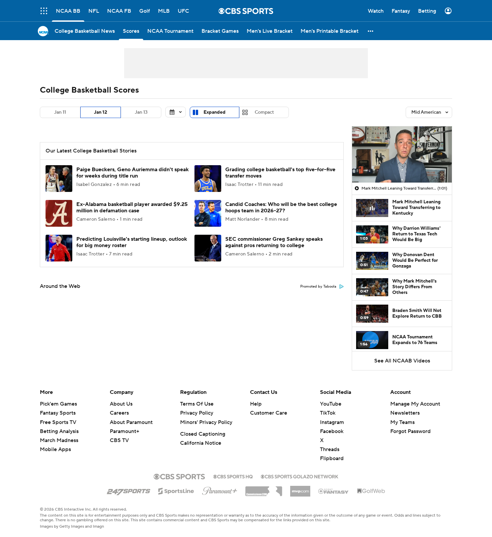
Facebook (331, 431)
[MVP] (300, 488)
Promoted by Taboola (318, 286)
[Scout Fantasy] (333, 491)
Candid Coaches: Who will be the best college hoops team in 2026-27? (281, 207)
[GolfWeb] (371, 491)
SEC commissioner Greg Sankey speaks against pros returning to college (274, 242)
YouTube (330, 404)
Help (256, 404)
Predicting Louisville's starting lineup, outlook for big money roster (131, 242)
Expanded (214, 112)
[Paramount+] (219, 489)
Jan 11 (60, 112)
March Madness (59, 440)
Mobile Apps (55, 449)
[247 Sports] (128, 490)
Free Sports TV (58, 422)
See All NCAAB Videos (402, 360)
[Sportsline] (176, 490)
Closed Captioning (202, 434)
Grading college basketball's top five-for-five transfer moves (280, 172)
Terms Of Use (197, 404)
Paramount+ (124, 431)
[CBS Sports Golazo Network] (299, 475)
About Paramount (131, 422)
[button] (370, 31)
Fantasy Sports (58, 413)
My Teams (402, 422)
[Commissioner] (263, 489)
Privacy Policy (196, 413)
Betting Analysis (59, 431)
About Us (121, 404)
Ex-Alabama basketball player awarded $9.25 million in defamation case (132, 207)
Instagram (332, 422)
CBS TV (119, 440)
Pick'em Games (58, 404)
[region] (402, 154)
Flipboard (332, 458)
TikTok (327, 413)
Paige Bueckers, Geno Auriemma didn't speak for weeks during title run (132, 172)
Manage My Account (415, 404)
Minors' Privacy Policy (206, 422)
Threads (329, 449)
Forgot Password (410, 431)
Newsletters (405, 413)
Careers (119, 413)
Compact (264, 112)
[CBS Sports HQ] (233, 475)
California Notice (200, 443)
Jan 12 (100, 112)
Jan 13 (141, 112)
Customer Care (268, 413)
